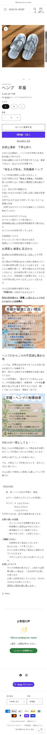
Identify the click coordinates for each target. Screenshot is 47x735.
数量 (3, 112)
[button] (5, 9)
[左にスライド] (18, 79)
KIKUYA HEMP (20, 721)
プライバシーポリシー (14, 725)
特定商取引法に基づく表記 (25, 729)
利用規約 (28, 725)
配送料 (7, 97)
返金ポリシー (31, 721)
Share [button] (7, 593)
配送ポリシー (37, 725)
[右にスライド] (29, 79)
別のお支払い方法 (23, 141)
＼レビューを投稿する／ (23, 650)
